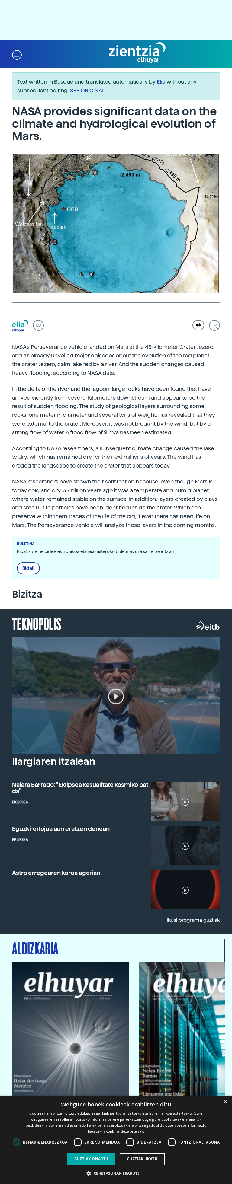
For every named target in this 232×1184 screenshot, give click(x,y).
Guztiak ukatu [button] (142, 1158)
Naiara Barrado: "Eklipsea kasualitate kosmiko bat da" (80, 788)
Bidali (28, 568)
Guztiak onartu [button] (91, 1158)
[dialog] (116, 1140)
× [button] (225, 1102)
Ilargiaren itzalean (53, 761)
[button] (17, 54)
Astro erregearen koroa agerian (56, 873)
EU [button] (38, 325)
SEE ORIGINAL (87, 90)
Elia (161, 81)
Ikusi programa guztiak (193, 920)
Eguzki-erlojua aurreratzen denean (61, 828)
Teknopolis (36, 623)
